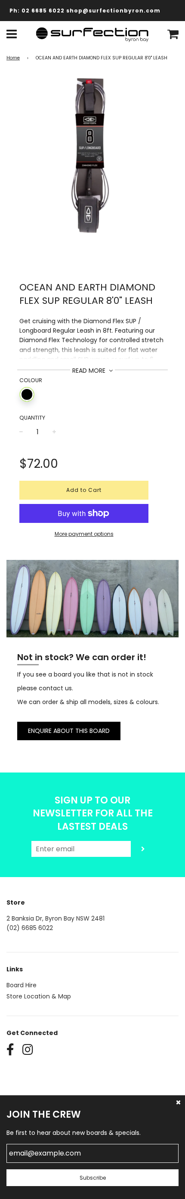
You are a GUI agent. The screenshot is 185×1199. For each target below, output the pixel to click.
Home (13, 58)
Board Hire (21, 985)
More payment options (84, 534)
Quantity (32, 417)
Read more (89, 370)
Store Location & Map (38, 996)
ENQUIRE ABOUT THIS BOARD (69, 730)
